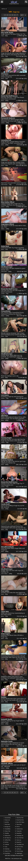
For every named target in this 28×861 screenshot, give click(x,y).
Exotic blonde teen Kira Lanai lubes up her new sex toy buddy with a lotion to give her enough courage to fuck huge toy (13, 699)
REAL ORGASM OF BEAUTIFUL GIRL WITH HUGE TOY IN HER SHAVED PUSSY (13, 417)
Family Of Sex (8, 851)
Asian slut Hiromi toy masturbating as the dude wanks (13, 613)
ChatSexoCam (20, 828)
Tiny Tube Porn (20, 837)
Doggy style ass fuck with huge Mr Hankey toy (12, 571)
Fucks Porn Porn (20, 819)
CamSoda (7, 844)
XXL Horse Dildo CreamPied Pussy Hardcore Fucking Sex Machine (12, 313)
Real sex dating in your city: (10, 376)
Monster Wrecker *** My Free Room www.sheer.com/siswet (12, 98)
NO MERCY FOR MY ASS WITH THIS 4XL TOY (13, 226)
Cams (6, 846)
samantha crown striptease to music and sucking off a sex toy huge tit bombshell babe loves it (12, 743)
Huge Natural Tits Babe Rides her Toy (13, 34)
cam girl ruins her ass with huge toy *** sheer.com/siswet (13, 291)
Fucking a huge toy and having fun (12, 396)
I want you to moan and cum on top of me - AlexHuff (13, 765)
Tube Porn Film (20, 817)
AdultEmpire (19, 853)
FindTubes (7, 848)
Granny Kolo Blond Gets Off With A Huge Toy (12, 636)
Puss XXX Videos (20, 822)
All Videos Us (8, 837)
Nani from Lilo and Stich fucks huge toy (13, 183)
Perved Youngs (20, 851)
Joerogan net (7, 826)
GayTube (7, 822)
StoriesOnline (8, 817)
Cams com (19, 840)
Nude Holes (7, 824)
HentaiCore (19, 842)
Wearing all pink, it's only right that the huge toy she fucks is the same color (13, 440)
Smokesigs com (20, 835)
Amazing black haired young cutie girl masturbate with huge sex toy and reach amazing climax (14, 656)
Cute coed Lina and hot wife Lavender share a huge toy (13, 76)
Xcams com (7, 819)
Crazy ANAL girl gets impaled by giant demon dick (13, 269)
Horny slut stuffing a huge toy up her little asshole (12, 506)
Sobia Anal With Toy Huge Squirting (12, 247)
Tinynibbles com (20, 844)
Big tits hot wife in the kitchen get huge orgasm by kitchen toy (13, 462)
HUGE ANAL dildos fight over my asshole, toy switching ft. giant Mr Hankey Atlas (11, 356)
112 (22, 15)
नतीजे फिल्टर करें (4, 8)
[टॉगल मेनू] (2, 2)
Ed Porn (6, 842)
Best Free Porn (20, 846)
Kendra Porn (7, 835)
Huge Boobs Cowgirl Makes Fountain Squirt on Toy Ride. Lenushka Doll (13, 142)
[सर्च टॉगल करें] (26, 2)
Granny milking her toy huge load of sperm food (12, 721)
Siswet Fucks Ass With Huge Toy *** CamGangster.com (12, 484)
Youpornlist (19, 831)
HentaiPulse (19, 833)
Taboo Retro (19, 824)
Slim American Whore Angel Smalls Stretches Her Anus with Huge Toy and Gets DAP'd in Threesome (13, 120)
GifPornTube (7, 840)
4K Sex (18, 826)
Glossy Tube (7, 831)
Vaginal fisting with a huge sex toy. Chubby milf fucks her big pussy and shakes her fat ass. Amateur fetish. (12, 204)
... (19, 15)
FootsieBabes (7, 828)
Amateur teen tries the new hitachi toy (13, 592)
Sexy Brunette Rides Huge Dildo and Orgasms (13, 549)
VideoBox (7, 833)
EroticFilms (7, 853)
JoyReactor (19, 848)
